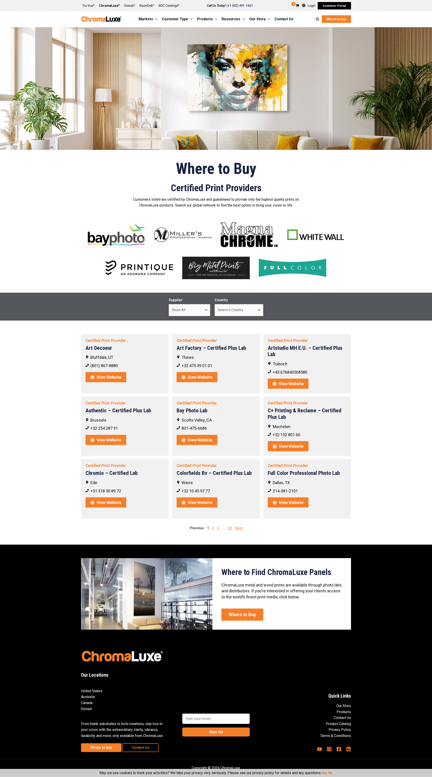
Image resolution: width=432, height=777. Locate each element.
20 (230, 528)
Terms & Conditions (335, 736)
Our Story (343, 706)
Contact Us (342, 718)
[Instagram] (329, 749)
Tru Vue (88, 5)
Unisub (129, 5)
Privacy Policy (339, 730)
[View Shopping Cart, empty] (297, 6)
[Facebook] (338, 749)
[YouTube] (319, 749)
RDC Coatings (169, 5)
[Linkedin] (348, 749)
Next (239, 528)
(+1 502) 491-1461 (240, 5)
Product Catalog (338, 724)
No (330, 773)
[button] (334, 5)
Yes (324, 773)
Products (344, 712)
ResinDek (147, 5)
